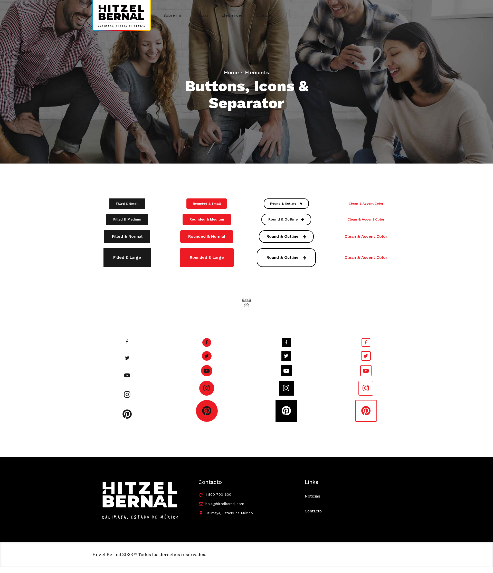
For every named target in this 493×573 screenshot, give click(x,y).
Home (231, 72)
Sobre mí (172, 15)
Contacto (264, 15)
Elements (257, 72)
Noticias (201, 15)
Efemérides (232, 15)
